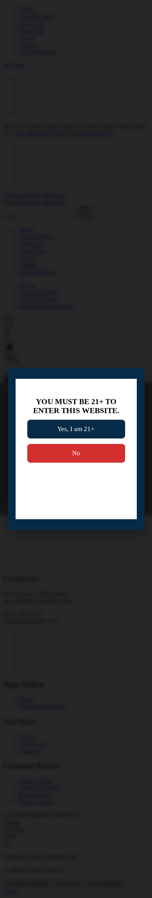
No (76, 453)
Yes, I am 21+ (76, 429)
